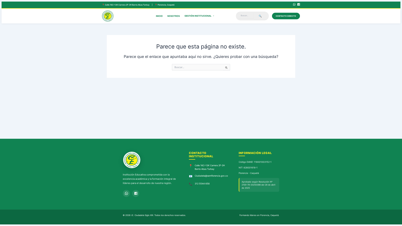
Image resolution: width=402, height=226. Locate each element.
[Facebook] (298, 5)
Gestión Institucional (198, 16)
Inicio (159, 16)
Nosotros (173, 16)
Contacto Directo (286, 16)
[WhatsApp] (294, 5)
